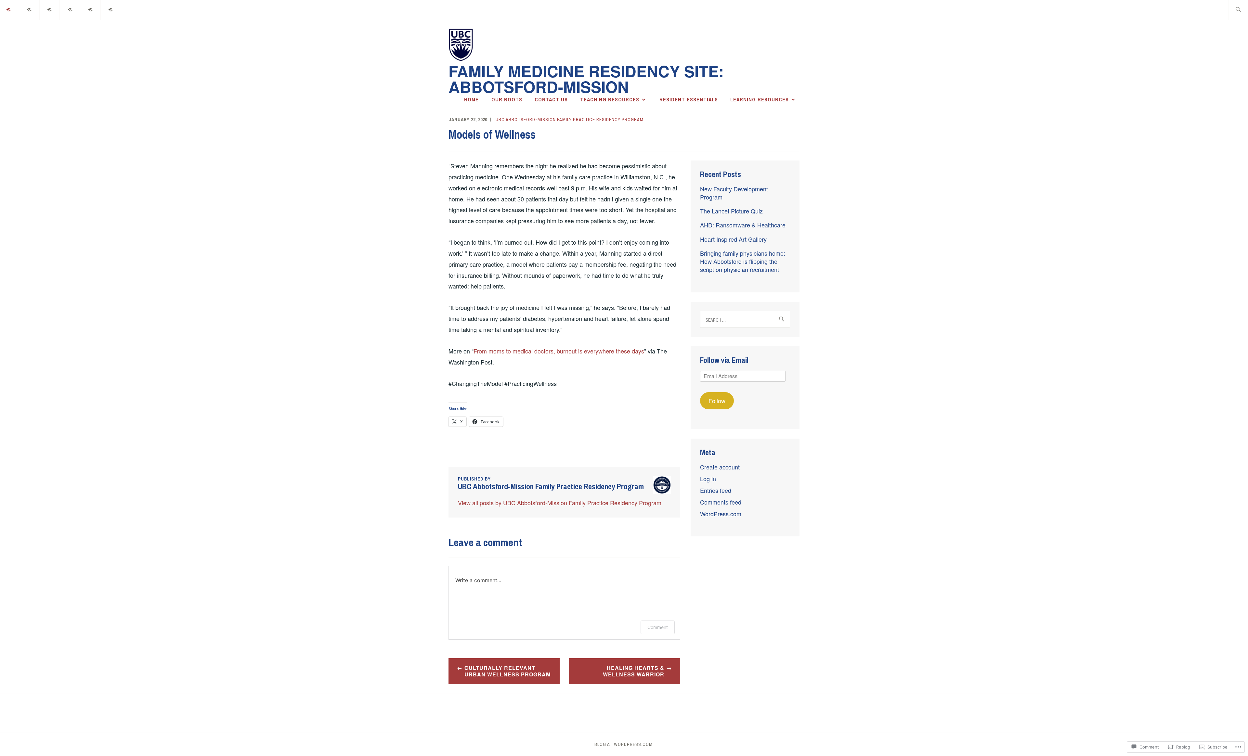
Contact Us (551, 99)
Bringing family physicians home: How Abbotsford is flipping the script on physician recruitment (742, 261)
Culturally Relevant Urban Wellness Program (507, 671)
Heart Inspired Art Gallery (733, 239)
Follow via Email (724, 360)
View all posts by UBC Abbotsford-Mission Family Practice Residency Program (559, 502)
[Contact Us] (50, 9)
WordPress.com (720, 513)
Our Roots (506, 99)
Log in (708, 478)
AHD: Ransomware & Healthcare (743, 225)
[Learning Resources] (111, 9)
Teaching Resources (609, 99)
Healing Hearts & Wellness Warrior (633, 671)
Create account (720, 467)
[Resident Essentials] (91, 9)
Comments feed (720, 502)
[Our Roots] (30, 9)
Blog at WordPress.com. (624, 744)
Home (471, 99)
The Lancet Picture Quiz (731, 211)
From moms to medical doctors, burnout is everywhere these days (559, 351)
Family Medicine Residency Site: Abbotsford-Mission (586, 79)
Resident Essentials (688, 99)
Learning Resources (759, 99)
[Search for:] (1238, 10)
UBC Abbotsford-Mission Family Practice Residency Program (570, 119)
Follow (716, 400)
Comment (657, 627)
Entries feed (715, 490)
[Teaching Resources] (70, 9)
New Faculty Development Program (734, 193)
